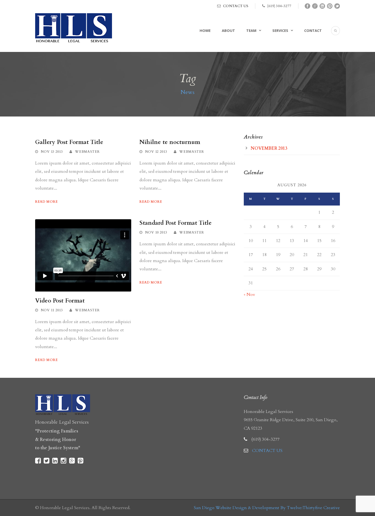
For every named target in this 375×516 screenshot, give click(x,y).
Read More (46, 201)
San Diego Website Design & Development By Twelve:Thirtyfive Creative (267, 508)
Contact (313, 30)
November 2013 (269, 148)
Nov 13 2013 (52, 151)
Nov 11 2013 (52, 310)
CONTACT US (235, 6)
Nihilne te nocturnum (169, 142)
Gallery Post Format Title (69, 142)
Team (251, 30)
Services (280, 30)
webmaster (87, 151)
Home (205, 30)
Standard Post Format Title (175, 223)
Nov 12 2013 (156, 151)
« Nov (249, 295)
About (228, 30)
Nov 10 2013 (156, 232)
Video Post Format (60, 301)
